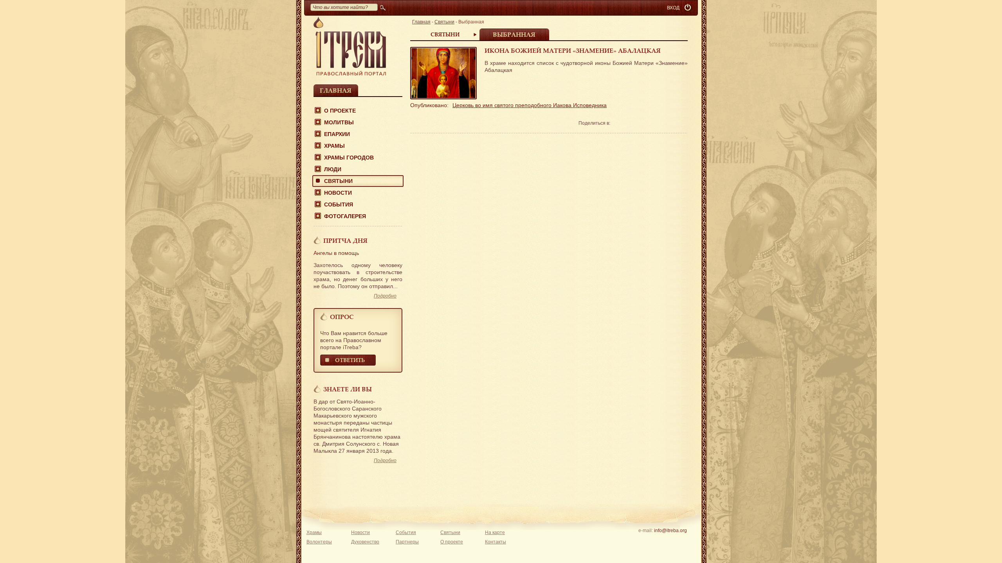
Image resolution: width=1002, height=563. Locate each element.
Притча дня (345, 240)
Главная (335, 90)
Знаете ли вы (347, 389)
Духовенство (365, 542)
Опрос (342, 316)
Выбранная (514, 34)
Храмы (334, 146)
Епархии (337, 134)
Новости (338, 193)
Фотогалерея (345, 216)
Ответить (350, 360)
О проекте (340, 111)
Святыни (338, 181)
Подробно (385, 296)
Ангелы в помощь (336, 253)
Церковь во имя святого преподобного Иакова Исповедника (529, 105)
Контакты (495, 542)
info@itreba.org (670, 530)
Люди (332, 169)
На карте (495, 532)
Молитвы (339, 122)
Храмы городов (349, 157)
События (338, 204)
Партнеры (407, 542)
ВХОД (673, 8)
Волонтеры (319, 542)
